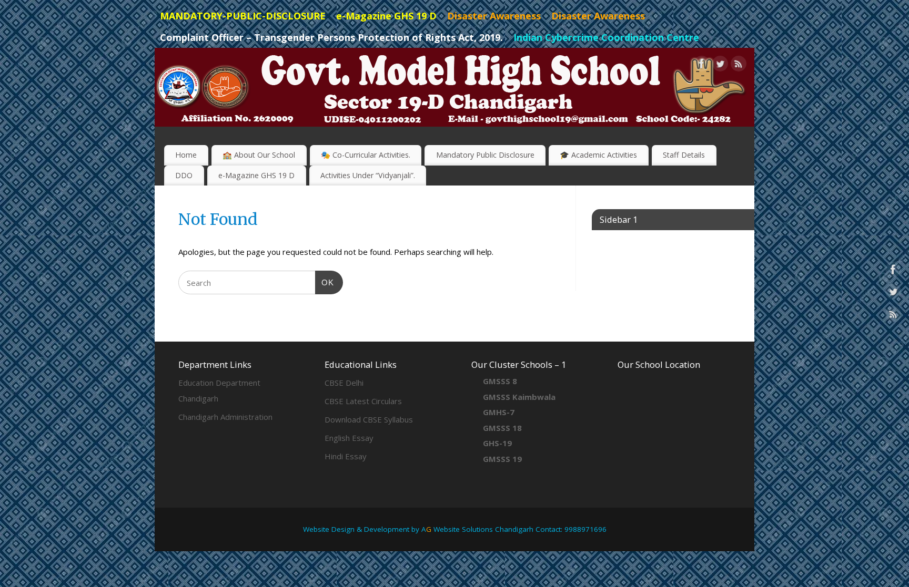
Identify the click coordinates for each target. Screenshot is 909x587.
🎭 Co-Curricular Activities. (365, 155)
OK (324, 282)
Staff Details (684, 155)
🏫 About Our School (259, 155)
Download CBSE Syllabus (369, 419)
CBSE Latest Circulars (363, 401)
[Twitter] (720, 66)
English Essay (349, 437)
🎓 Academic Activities (598, 155)
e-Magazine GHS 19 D (256, 175)
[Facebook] (702, 66)
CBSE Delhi (344, 382)
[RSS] (738, 66)
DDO (184, 175)
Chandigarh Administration (225, 416)
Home (186, 155)
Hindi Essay (346, 456)
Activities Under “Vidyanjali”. (367, 175)
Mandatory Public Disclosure (485, 155)
